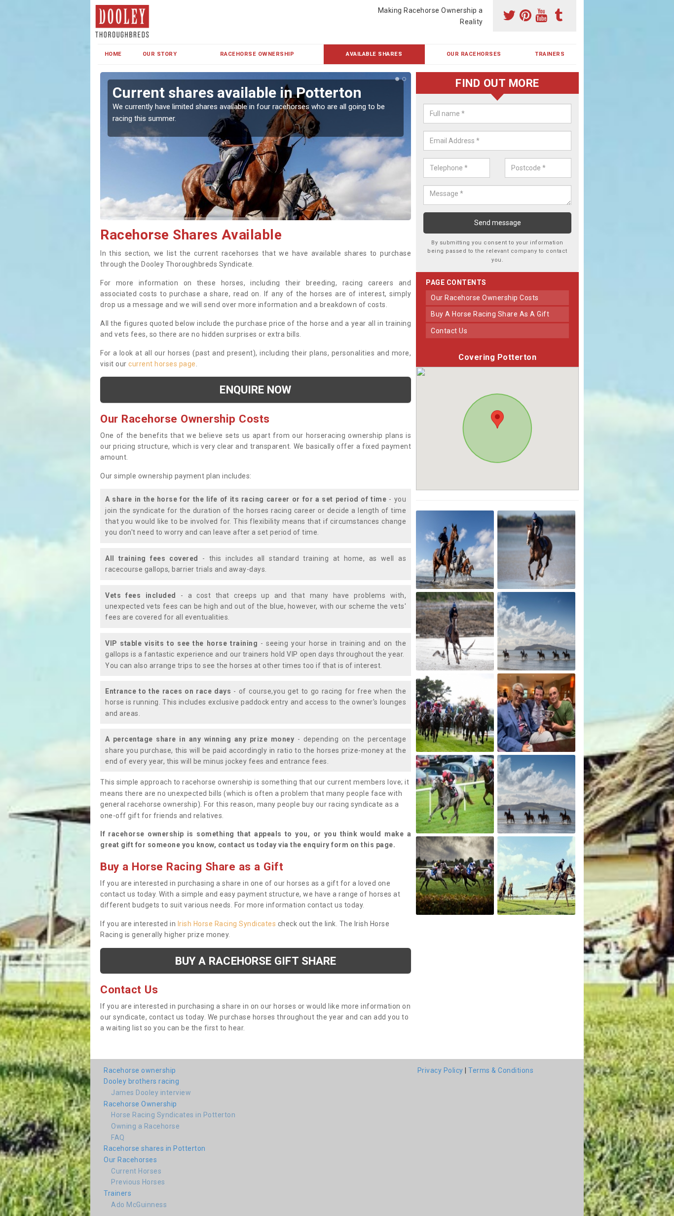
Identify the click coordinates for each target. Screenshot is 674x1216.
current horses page (162, 364)
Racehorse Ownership (257, 54)
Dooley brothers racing (141, 1081)
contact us (449, 331)
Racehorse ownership (140, 1070)
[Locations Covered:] (102, 8)
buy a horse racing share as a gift (490, 314)
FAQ (118, 1137)
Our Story (160, 54)
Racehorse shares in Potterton (155, 1148)
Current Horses (136, 1171)
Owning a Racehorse (145, 1126)
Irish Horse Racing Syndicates (227, 924)
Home (113, 54)
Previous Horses (138, 1182)
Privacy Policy (440, 1070)
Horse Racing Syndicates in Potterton (173, 1115)
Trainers (549, 54)
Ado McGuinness (139, 1205)
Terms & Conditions (500, 1070)
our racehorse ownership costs (485, 298)
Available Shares (374, 54)
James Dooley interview (151, 1093)
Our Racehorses (474, 54)
